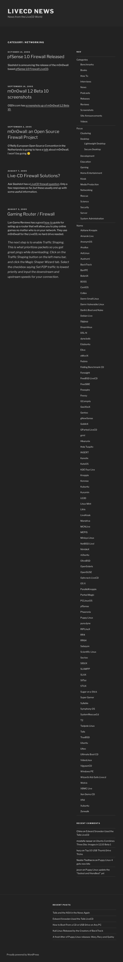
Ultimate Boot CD (89, 754)
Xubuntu (84, 805)
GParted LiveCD (88, 429)
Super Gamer (87, 697)
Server (83, 212)
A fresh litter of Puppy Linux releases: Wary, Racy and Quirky (83, 936)
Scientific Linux (88, 651)
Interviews (85, 81)
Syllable (84, 703)
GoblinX (84, 423)
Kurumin (84, 492)
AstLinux (85, 253)
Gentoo (84, 412)
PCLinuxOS (86, 600)
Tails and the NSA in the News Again (71, 912)
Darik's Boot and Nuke (91, 310)
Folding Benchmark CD (92, 367)
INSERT (84, 452)
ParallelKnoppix (88, 589)
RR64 (83, 640)
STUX (83, 686)
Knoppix (84, 475)
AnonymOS (86, 241)
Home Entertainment (91, 173)
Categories (82, 59)
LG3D (83, 498)
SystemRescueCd (89, 714)
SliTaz (83, 680)
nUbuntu (84, 555)
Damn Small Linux (89, 298)
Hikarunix (85, 441)
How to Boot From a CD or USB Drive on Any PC (77, 924)
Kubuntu (84, 486)
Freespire (85, 389)
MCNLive (85, 526)
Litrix (83, 509)
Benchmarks (87, 64)
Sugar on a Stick (88, 691)
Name (80, 225)
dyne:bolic (85, 338)
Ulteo (83, 748)
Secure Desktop (92, 149)
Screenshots (86, 110)
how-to (48, 222)
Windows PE (87, 771)
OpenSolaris (86, 566)
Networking (86, 190)
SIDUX (83, 663)
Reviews (84, 104)
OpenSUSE (86, 572)
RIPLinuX (85, 629)
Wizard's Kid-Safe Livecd (93, 777)
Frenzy (83, 395)
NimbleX (84, 549)
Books (83, 70)
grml (82, 435)
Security (84, 207)
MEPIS (84, 532)
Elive (82, 349)
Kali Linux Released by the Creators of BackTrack (78, 930)
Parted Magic (87, 594)
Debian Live (86, 315)
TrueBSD (85, 737)
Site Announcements (91, 115)
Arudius (84, 247)
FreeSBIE (85, 384)
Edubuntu (85, 344)
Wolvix (83, 782)
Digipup (84, 321)
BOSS (83, 281)
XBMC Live (86, 788)
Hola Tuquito (86, 446)
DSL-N (83, 332)
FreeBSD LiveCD (89, 378)
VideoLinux (86, 760)
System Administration (92, 218)
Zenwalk (84, 811)
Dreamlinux (86, 327)
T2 (81, 720)
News (83, 87)
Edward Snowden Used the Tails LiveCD (73, 918)
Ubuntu (84, 742)
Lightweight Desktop (94, 143)
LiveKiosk (85, 515)
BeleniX (84, 275)
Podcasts (85, 93)
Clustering (85, 133)
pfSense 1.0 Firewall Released (35, 56)
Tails (82, 731)
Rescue (84, 195)
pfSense (84, 606)
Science (84, 201)
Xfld (82, 799)
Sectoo (84, 657)
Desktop (84, 138)
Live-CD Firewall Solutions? (33, 175)
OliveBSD (85, 560)
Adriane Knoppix (88, 230)
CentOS (84, 287)
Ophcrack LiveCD (89, 577)
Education (85, 161)
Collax (83, 293)
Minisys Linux (87, 537)
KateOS (84, 463)
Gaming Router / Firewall (31, 213)
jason (79, 869)
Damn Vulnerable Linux (92, 304)
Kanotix (84, 458)
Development (87, 156)
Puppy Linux (86, 617)
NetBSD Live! (87, 543)
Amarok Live (87, 236)
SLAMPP (85, 668)
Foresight (85, 372)
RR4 (82, 634)
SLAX (83, 674)
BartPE (84, 270)
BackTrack (86, 264)
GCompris (85, 401)
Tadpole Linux (87, 725)
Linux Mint (85, 503)
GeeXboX (85, 406)
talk (46, 149)
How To (84, 76)
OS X (83, 583)
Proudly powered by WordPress (23, 954)
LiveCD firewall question (44, 184)
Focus (80, 128)
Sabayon (84, 646)
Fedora (83, 361)
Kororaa (84, 480)
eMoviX (84, 355)
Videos (83, 121)
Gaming (84, 167)
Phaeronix (85, 611)
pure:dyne (85, 623)
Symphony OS (87, 708)
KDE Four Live (87, 469)
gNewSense (86, 418)
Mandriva (85, 520)
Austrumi (85, 258)
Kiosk (83, 178)
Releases (85, 98)
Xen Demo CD (87, 794)
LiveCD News (31, 11)
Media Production (89, 184)
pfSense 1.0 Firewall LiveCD (32, 68)
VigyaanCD (86, 765)
